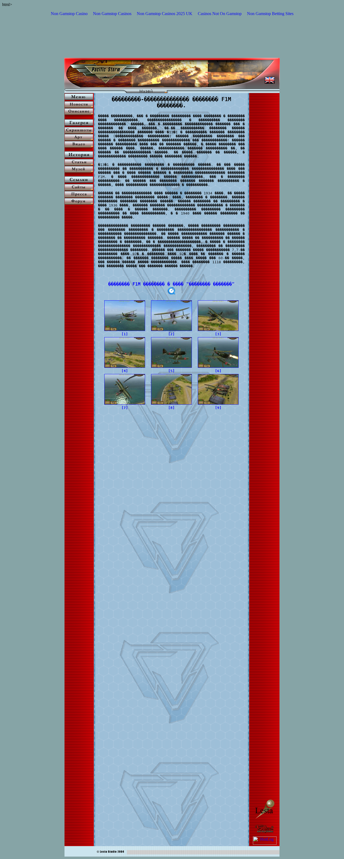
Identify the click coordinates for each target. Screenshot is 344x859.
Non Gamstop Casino (69, 13)
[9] (218, 408)
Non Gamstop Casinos (112, 13)
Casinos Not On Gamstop (220, 13)
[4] (124, 371)
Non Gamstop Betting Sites (270, 13)
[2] (171, 334)
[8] (171, 408)
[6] (218, 371)
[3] (218, 334)
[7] (124, 408)
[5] (171, 371)
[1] (124, 334)
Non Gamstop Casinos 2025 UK (164, 13)
